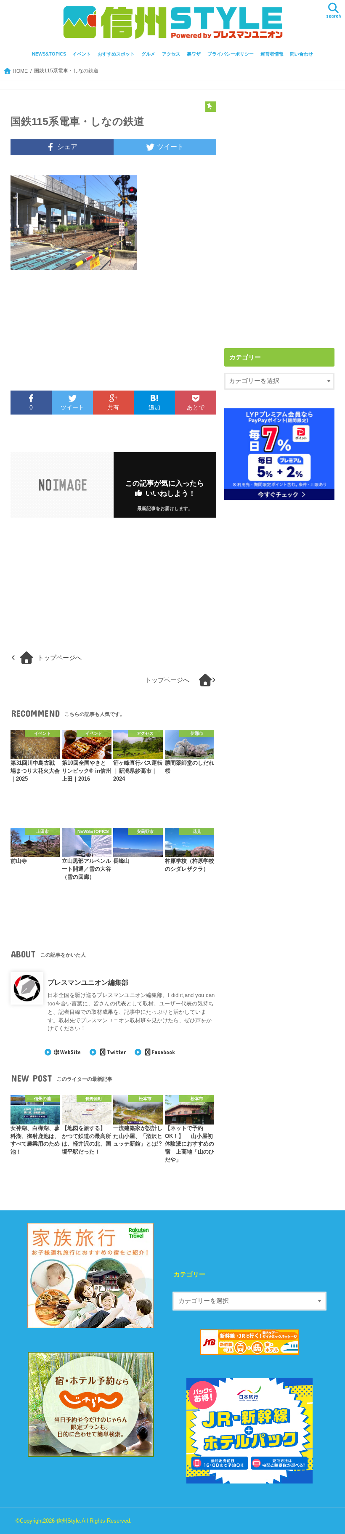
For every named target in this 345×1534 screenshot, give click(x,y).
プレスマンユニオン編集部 (88, 982)
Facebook (163, 1052)
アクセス (171, 53)
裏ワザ (194, 53)
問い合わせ (301, 53)
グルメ (148, 53)
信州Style (68, 1521)
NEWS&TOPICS (49, 53)
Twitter (116, 1052)
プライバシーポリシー (230, 53)
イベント (81, 53)
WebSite (70, 1052)
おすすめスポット (116, 53)
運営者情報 (272, 53)
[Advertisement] (60, 335)
